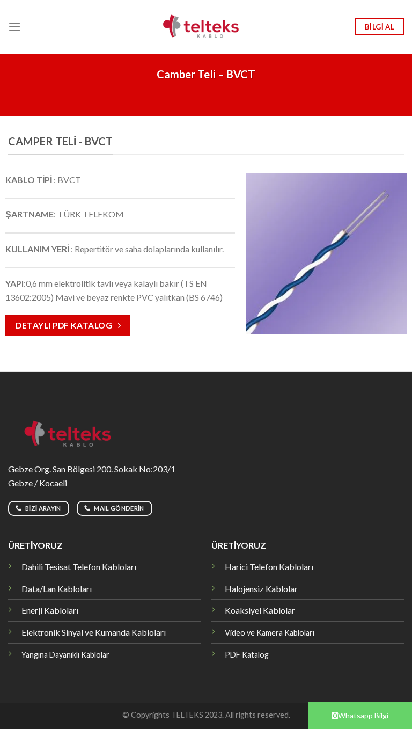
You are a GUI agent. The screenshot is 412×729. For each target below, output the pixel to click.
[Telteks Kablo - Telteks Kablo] (206, 27)
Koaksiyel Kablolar (260, 610)
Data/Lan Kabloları (56, 589)
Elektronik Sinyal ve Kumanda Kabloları (93, 632)
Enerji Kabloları (49, 610)
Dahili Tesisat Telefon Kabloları (78, 567)
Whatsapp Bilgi (363, 715)
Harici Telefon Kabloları (269, 567)
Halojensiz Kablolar (261, 589)
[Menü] (14, 26)
